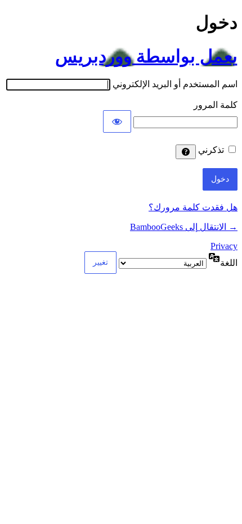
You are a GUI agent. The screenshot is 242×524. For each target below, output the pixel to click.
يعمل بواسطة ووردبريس (146, 56)
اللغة (228, 263)
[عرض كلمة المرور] (117, 121)
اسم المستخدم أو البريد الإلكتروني (175, 84)
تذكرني (211, 150)
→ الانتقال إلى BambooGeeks (183, 227)
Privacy (223, 246)
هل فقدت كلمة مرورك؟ (193, 207)
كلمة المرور (215, 105)
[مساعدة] (186, 151)
